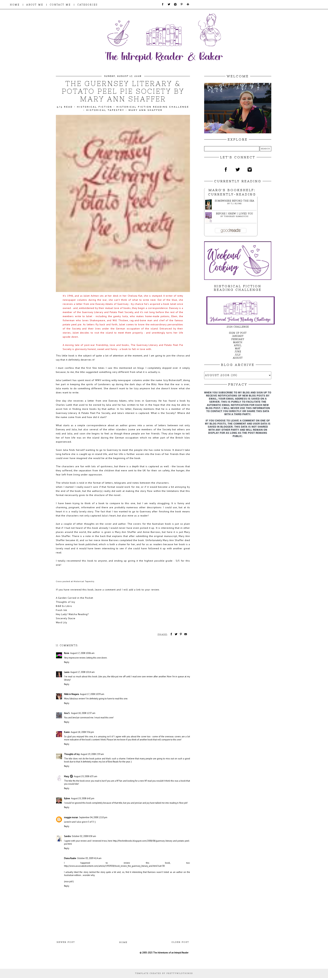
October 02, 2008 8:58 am (84, 836)
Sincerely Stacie (65, 618)
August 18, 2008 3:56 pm (82, 732)
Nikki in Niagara (71, 694)
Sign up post (238, 333)
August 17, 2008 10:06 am (82, 653)
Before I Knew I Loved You (234, 213)
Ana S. (67, 713)
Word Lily (61, 622)
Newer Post (66, 942)
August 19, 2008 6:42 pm (82, 798)
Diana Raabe (70, 858)
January (238, 336)
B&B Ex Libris (64, 606)
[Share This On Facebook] (171, 634)
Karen (67, 732)
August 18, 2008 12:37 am (83, 713)
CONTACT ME (60, 4)
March (237, 342)
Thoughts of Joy (65, 601)
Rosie (66, 653)
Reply (66, 662)
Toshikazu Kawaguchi (236, 216)
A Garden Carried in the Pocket (74, 597)
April (238, 345)
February (237, 339)
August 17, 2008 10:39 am (92, 694)
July (238, 355)
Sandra (67, 836)
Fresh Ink (61, 610)
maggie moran (71, 817)
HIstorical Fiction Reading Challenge (153, 107)
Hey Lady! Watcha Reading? (72, 614)
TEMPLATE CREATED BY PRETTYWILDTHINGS (164, 973)
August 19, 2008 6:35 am (85, 776)
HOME (15, 4)
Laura (66, 672)
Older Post (180, 942)
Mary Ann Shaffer (146, 110)
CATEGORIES (87, 4)
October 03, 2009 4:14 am (89, 858)
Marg (66, 776)
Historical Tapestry (105, 110)
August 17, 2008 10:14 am (82, 672)
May (238, 348)
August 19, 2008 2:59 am (92, 754)
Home (123, 942)
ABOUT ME (34, 4)
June (238, 351)
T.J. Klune (236, 203)
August (238, 358)
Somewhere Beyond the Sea (234, 200)
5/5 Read (65, 107)
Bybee (67, 798)
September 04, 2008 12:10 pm (93, 817)
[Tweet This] (175, 634)
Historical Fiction (94, 107)
